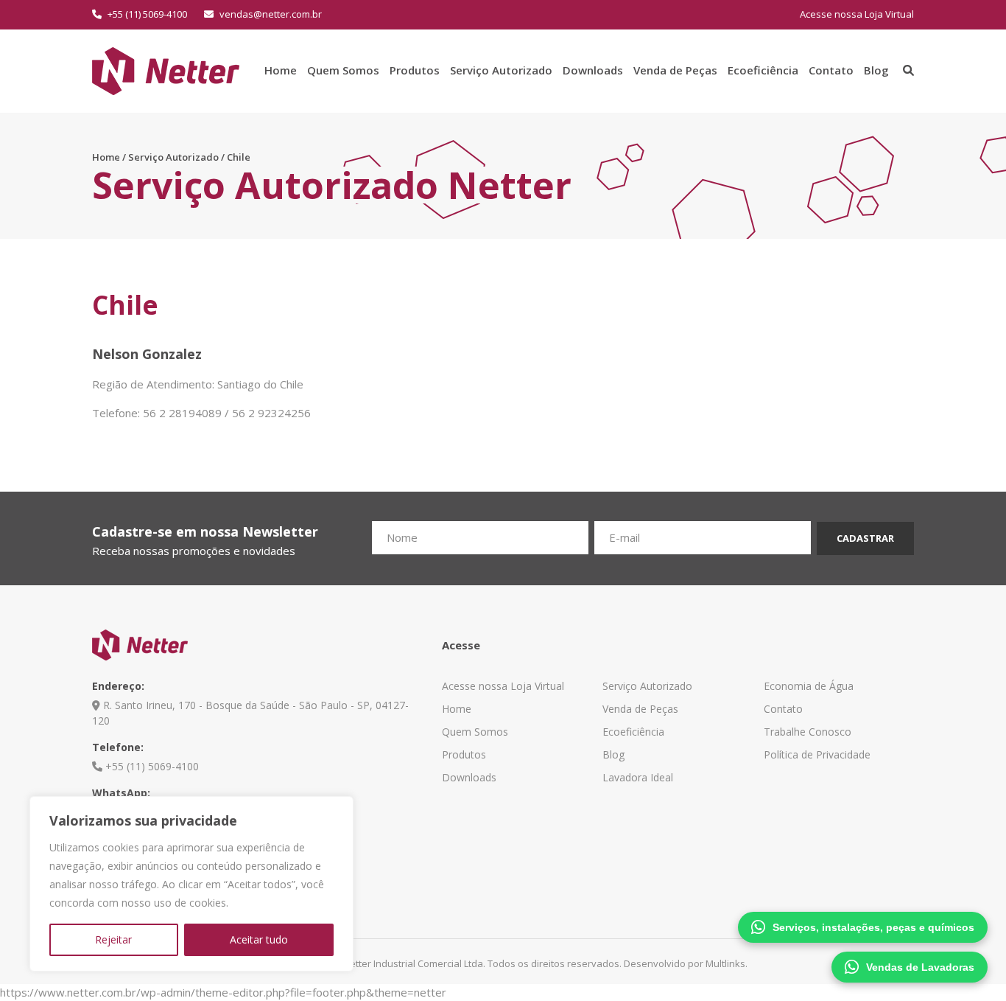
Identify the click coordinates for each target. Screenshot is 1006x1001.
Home (280, 70)
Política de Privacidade (817, 754)
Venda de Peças (675, 70)
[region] (191, 884)
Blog (876, 70)
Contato (831, 70)
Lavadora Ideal (637, 777)
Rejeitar (113, 939)
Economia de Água (809, 686)
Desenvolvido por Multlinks (684, 963)
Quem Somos (343, 70)
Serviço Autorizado (501, 70)
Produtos (415, 70)
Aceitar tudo (259, 939)
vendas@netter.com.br (269, 14)
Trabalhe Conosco (807, 732)
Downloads (593, 70)
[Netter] (165, 69)
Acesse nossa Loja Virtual (857, 14)
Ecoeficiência (763, 70)
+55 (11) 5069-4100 (146, 14)
